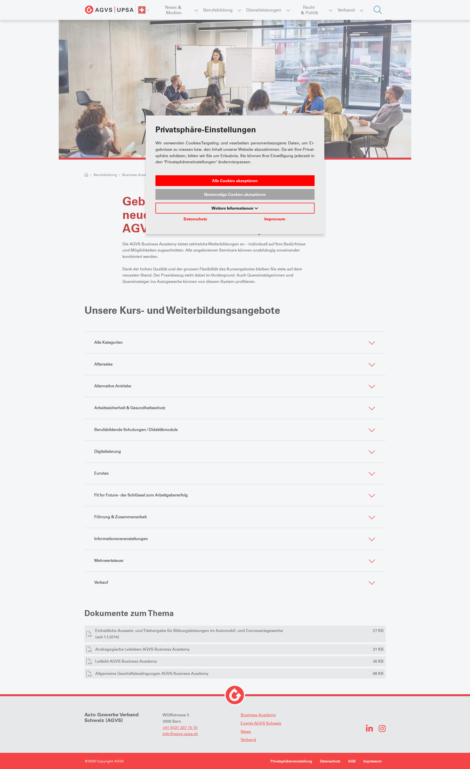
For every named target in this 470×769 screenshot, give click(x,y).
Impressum (274, 218)
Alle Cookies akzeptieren (235, 180)
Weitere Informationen (233, 208)
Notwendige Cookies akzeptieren (235, 194)
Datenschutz (195, 218)
